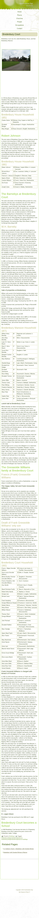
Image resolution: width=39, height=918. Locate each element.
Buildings (11, 836)
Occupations (19, 25)
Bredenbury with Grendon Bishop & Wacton (15, 852)
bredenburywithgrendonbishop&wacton (12, 838)
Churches (19, 18)
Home (20, 12)
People (19, 22)
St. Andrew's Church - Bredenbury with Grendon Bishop (18, 849)
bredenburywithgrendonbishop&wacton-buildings (15, 839)
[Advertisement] (10, 869)
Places (19, 15)
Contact (19, 28)
